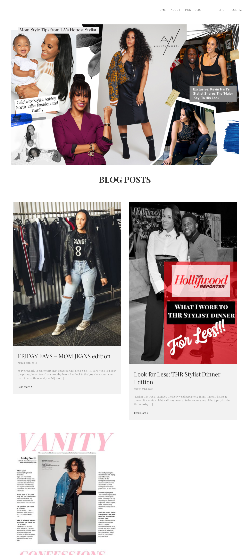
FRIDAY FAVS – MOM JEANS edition (66, 274)
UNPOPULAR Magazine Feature (66, 498)
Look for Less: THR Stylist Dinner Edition (183, 283)
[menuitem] (164, 10)
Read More (24, 386)
